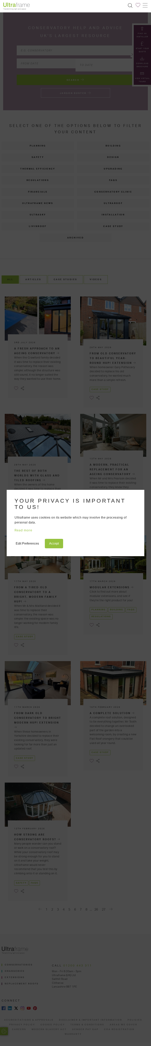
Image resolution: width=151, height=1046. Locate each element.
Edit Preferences (27, 543)
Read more (23, 530)
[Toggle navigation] (145, 5)
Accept (54, 543)
